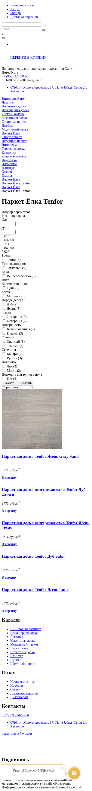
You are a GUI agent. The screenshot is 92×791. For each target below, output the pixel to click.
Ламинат (8, 102)
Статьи (15, 689)
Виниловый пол (13, 98)
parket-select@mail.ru (17, 733)
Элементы (9, 164)
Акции (15, 9)
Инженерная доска (15, 110)
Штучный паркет (14, 141)
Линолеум (9, 145)
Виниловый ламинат (25, 629)
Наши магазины (22, 5)
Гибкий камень (13, 114)
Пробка (7, 125)
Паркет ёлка (19, 648)
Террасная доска (13, 148)
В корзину (9, 477)
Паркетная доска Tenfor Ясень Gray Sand (40, 456)
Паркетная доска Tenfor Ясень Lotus (35, 589)
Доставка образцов (24, 17)
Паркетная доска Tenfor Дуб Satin (33, 556)
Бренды (15, 13)
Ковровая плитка (14, 156)
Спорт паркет (12, 137)
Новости (16, 685)
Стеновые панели (15, 121)
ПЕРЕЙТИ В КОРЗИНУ (28, 57)
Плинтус (8, 168)
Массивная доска (14, 118)
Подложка (9, 160)
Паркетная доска (14, 106)
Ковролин (9, 152)
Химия (7, 171)
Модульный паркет (16, 129)
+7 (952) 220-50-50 (15, 76)
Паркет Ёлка (11, 133)
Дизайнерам (19, 697)
